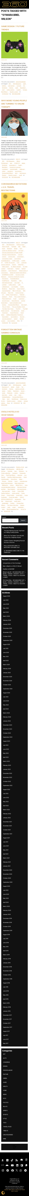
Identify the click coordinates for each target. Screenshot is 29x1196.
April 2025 (6, 660)
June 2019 (6, 942)
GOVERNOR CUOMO (7, 274)
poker (10, 395)
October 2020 (7, 878)
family (17, 387)
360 (10, 84)
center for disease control (9, 250)
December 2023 (7, 725)
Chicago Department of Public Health (12, 252)
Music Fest (12, 289)
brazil (3, 248)
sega (20, 395)
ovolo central (15, 493)
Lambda (4, 284)
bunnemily (14, 323)
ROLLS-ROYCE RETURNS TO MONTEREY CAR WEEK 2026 (12, 546)
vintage (20, 401)
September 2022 (7, 785)
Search (4, 517)
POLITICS (5, 1102)
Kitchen (10, 481)
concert (20, 254)
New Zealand (11, 489)
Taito (3, 399)
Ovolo (13, 491)
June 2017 (6, 1039)
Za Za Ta (23, 509)
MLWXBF (11, 569)
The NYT (18, 309)
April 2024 (6, 709)
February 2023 (7, 765)
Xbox (8, 403)
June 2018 (6, 991)
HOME (4, 1090)
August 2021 (6, 838)
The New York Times (7, 309)
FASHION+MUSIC (8, 1070)
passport (4, 296)
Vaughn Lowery (14, 92)
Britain (15, 248)
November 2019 (7, 922)
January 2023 (7, 769)
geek (16, 88)
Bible (10, 1189)
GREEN (5, 1078)
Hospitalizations (14, 278)
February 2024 (7, 717)
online (3, 171)
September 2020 (7, 882)
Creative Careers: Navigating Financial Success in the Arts (14, 541)
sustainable (5, 503)
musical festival (6, 291)
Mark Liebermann (19, 483)
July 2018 (5, 987)
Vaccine (22, 317)
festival (17, 268)
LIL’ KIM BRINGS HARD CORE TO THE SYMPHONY (14, 551)
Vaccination (5, 317)
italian (20, 479)
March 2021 (6, 858)
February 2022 (7, 813)
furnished (4, 88)
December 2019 (7, 918)
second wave (5, 301)
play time (4, 395)
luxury (16, 481)
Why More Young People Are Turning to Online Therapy (14, 103)
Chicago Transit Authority (9, 254)
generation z (12, 165)
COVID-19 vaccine (10, 262)
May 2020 (6, 898)
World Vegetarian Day (13, 509)
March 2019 (6, 954)
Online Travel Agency (12, 294)
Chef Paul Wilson (10, 475)
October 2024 (7, 684)
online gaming (10, 90)
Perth (10, 296)
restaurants (18, 499)
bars (15, 471)
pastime (22, 393)
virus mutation (11, 321)
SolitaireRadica (6, 397)
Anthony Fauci (20, 244)
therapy (4, 175)
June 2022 (6, 797)
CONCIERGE (6, 1062)
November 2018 (7, 971)
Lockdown (5, 169)
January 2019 (6, 963)
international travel (7, 282)
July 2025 (5, 648)
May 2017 (5, 1043)
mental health (13, 169)
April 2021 (5, 854)
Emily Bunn (10, 268)
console (19, 86)
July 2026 (5, 600)
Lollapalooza (5, 286)
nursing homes (19, 293)
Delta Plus (21, 264)
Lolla (19, 284)
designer (19, 475)
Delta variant (5, 266)
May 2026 (6, 608)
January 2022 (7, 817)
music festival (20, 289)
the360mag (15, 399)
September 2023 (7, 737)
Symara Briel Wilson (7, 173)
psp (15, 395)
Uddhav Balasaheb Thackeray (14, 315)
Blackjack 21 (5, 387)
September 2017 (7, 1027)
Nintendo (9, 393)
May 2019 (5, 946)
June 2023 (6, 749)
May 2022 (6, 801)
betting (4, 86)
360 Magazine (17, 84)
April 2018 (5, 999)
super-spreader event (15, 303)
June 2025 (6, 652)
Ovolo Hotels (10, 495)
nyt (3, 294)
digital (23, 163)
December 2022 (7, 773)
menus (12, 485)
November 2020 (7, 874)
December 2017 (7, 1015)
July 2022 (5, 793)
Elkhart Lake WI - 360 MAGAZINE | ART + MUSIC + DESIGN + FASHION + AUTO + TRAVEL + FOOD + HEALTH (14, 573)
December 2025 (7, 628)
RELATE (5, 1106)
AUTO (4, 1058)
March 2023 (6, 761)
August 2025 (6, 644)
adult (24, 84)
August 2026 (6, 596)
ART (4, 1054)
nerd (3, 90)
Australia (13, 246)
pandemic (10, 171)
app (11, 163)
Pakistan (22, 294)
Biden (24, 246)
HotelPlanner (5, 280)
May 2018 (5, 995)
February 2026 (7, 620)
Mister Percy (19, 485)
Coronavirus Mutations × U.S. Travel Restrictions (14, 187)
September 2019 (7, 930)
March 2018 (6, 1003)
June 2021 (6, 846)
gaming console (19, 389)
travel (22, 311)
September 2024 (7, 689)
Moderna (4, 289)
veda (8, 507)
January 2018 (6, 1011)
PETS (4, 1098)
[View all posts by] (14, 511)
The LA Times (6, 307)
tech (16, 173)
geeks (3, 391)
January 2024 (7, 721)
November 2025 (7, 632)
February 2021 (7, 862)
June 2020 (6, 894)
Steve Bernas (15, 301)
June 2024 (6, 701)
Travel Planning (14, 313)
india (20, 280)
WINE (4, 1139)
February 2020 (7, 910)
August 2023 (6, 741)
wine (3, 509)
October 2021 (7, 830)
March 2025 (6, 664)
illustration (23, 88)
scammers (21, 299)
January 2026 (7, 624)
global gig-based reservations (18, 272)
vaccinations (14, 317)
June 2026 (6, 604)
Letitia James (12, 284)
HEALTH (18, 159)
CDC (21, 248)
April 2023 (6, 757)
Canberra (14, 473)
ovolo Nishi (19, 495)
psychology (18, 171)
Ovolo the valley (13, 497)
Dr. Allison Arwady (16, 266)
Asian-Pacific (5, 246)
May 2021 (5, 850)
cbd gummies (6, 563)
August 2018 (6, 983)
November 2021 (7, 826)
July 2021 (5, 842)
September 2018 (7, 979)
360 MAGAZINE (16, 94)
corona (4, 256)
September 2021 (7, 834)
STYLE (5, 1118)
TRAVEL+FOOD (20, 467)
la (22, 282)
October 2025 (7, 636)
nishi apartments (21, 489)
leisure (22, 391)
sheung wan (8, 501)
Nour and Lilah (6, 491)
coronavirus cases (7, 258)
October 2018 (7, 975)
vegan (14, 507)
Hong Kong (5, 278)
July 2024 (5, 697)
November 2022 (7, 777)
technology (23, 173)
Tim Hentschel (15, 311)
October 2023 (7, 733)
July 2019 (5, 938)
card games (11, 86)
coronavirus (20, 256)
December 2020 (7, 870)
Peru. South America (19, 296)
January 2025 (7, 672)
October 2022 (7, 781)
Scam (14, 299)
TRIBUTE (5, 1130)
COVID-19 (17, 163)
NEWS (4, 1094)
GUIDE (5, 1082)
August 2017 (6, 1031)
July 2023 (5, 745)
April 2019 (5, 950)
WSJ (18, 321)
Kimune (4, 481)
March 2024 (6, 713)
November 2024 (7, 680)
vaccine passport (7, 319)
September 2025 (7, 640)
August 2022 (6, 789)
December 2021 (7, 821)
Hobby (9, 391)
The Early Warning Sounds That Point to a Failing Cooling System (14, 531)
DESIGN (5, 1066)
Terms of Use (18, 1189)
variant (15, 319)
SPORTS (5, 1114)
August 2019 (6, 934)
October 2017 (7, 1023)
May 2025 (6, 656)
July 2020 (5, 890)
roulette (18, 90)
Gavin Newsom (12, 270)
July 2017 (5, 1035)
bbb (19, 246)
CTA (18, 262)
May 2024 (6, 705)
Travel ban (5, 313)
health (20, 165)
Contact (16, 1191)
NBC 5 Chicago (16, 291)
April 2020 (6, 902)
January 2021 (6, 866)
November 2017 (7, 1019)
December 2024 (7, 676)
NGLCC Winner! (17, 566)
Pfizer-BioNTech (6, 299)
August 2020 (6, 886)
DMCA (13, 1189)
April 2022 (6, 805)
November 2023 (7, 729)
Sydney (4, 305)
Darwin (14, 264)
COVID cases (15, 260)
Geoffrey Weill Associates (14, 477)
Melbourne (5, 485)
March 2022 (6, 809)
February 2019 (7, 958)
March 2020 (6, 906)
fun (24, 86)
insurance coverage (15, 167)
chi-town (20, 250)
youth (20, 175)
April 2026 (6, 612)
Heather (5, 569)
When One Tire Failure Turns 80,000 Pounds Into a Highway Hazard (14, 536)
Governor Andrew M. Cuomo (16, 276)
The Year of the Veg (12, 505)
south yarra (17, 501)
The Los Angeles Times (18, 307)
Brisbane (9, 248)
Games (11, 88)
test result (24, 305)
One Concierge (16, 563)
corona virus (11, 256)
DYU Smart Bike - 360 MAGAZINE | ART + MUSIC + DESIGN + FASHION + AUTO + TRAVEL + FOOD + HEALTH (14, 581)
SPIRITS (5, 1110)
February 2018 (7, 1007)
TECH (4, 1122)
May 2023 (6, 753)
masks (22, 286)
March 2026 (6, 616)
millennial (22, 169)
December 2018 (7, 967)
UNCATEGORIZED (21, 82)
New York (10, 293)
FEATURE (5, 1074)
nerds (3, 393)
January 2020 (7, 914)
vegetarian (21, 507)
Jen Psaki (17, 282)
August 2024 (6, 693)
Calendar (6, 1189)
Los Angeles (14, 286)
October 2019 (7, 926)
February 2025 (7, 668)
